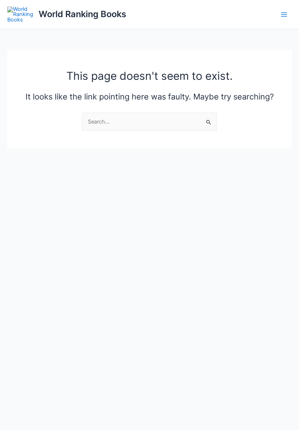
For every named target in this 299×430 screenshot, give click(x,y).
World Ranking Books (82, 14)
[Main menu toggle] (284, 14)
